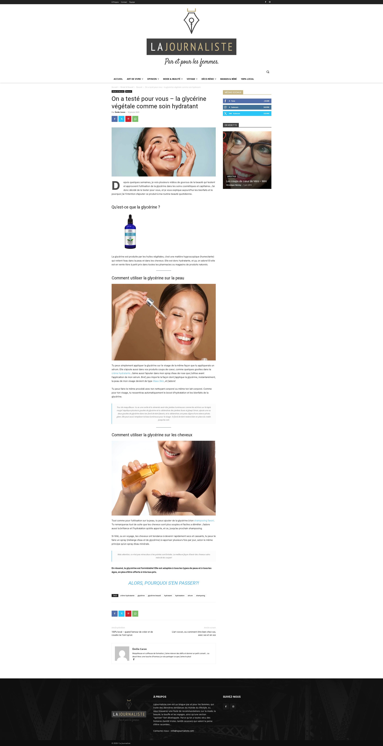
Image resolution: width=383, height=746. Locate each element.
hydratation (179, 595)
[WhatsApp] (135, 119)
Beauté (139, 87)
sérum (190, 595)
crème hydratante (121, 373)
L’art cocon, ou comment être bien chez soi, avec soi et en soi (194, 633)
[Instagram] (269, 2)
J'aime (266, 101)
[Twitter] (121, 119)
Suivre (266, 107)
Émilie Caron (120, 112)
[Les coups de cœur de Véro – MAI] (247, 160)
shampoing (200, 595)
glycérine (141, 595)
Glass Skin (158, 381)
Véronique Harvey (233, 185)
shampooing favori (204, 520)
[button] (267, 71)
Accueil (115, 87)
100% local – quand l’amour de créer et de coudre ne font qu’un (132, 633)
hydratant (168, 595)
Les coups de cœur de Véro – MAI (246, 181)
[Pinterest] (128, 119)
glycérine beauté (154, 595)
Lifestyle (231, 176)
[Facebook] (265, 2)
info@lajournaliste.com (182, 730)
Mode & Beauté (126, 87)
